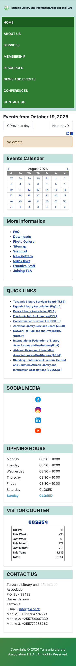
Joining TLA (22, 271)
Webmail (20, 251)
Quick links (21, 261)
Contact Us (14, 102)
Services (11, 45)
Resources (13, 68)
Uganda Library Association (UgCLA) (37, 306)
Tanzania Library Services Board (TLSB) (39, 301)
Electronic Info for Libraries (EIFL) (35, 316)
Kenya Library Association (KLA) (34, 311)
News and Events (19, 79)
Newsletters (23, 256)
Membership (14, 56)
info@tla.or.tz (29, 609)
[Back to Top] (69, 658)
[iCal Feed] (71, 133)
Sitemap (19, 246)
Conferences (16, 91)
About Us (12, 34)
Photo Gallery (23, 241)
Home (9, 22)
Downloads (22, 237)
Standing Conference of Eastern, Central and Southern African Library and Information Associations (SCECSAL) (39, 364)
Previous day (19, 126)
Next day (59, 126)
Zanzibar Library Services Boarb (39, 326)
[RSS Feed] (68, 133)
